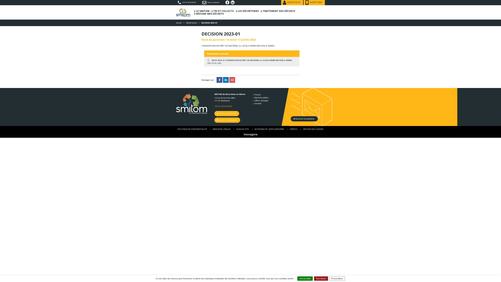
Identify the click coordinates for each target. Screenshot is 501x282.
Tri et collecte (223, 11)
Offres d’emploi (261, 100)
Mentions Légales (222, 129)
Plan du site (242, 129)
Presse (257, 94)
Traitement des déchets (279, 11)
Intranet (258, 103)
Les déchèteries (248, 11)
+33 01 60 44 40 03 (223, 106)
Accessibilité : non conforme (269, 129)
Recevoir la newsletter (304, 119)
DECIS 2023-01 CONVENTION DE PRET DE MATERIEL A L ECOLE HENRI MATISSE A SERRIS (250, 61)
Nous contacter (227, 113)
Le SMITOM (202, 11)
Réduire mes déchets (210, 13)
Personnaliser (337, 278)
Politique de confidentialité (192, 129)
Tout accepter (305, 278)
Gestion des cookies (313, 129)
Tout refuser (321, 278)
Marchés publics (261, 97)
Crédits (293, 129)
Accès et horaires (228, 120)
